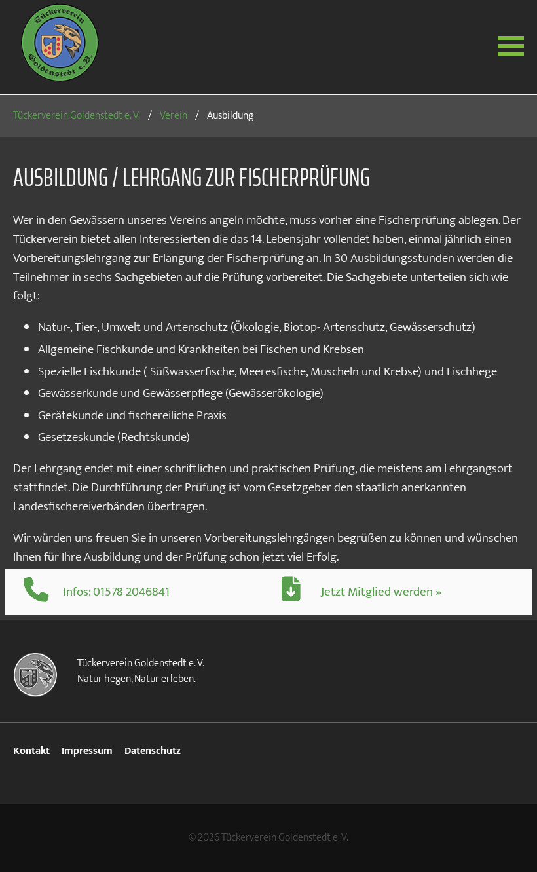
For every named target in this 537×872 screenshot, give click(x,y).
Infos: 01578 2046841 (116, 591)
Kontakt (31, 751)
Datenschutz (152, 751)
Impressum (87, 751)
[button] (511, 44)
